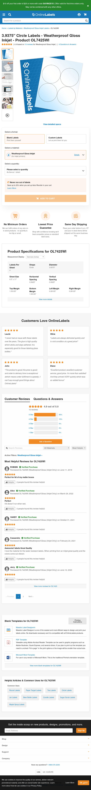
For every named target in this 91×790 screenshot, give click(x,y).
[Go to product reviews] (7, 44)
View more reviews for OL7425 (45, 586)
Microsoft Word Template (25, 655)
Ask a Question (45, 441)
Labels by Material (15, 28)
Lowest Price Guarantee (45, 225)
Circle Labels (67, 690)
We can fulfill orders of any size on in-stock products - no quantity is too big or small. (15, 230)
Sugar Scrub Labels (67, 697)
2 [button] (23, 596)
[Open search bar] (10, 15)
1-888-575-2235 (54, 765)
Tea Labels (51, 690)
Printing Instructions (77, 621)
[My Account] (79, 15)
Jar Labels (13, 697)
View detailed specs (52, 124)
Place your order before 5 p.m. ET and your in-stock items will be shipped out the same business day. (76, 232)
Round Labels (14, 690)
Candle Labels (48, 697)
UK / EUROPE (48, 772)
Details (76, 155)
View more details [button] (45, 299)
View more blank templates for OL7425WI (45, 665)
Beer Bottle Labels (30, 697)
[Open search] (86, 20)
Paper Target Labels (33, 690)
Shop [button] (4, 739)
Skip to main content (8, 5)
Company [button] (6, 758)
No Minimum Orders (15, 224)
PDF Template (21, 639)
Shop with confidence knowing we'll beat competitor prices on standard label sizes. (45, 234)
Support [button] (5, 752)
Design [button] (5, 745)
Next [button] (30, 596)
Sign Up (81, 730)
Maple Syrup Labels (16, 704)
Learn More (70, 782)
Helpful (11, 482)
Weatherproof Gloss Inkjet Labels (36, 28)
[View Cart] (85, 15)
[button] (4, 15)
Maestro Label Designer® (25, 627)
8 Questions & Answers (67, 44)
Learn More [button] (11, 188)
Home (4, 28)
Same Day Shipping (76, 224)
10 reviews (29, 44)
